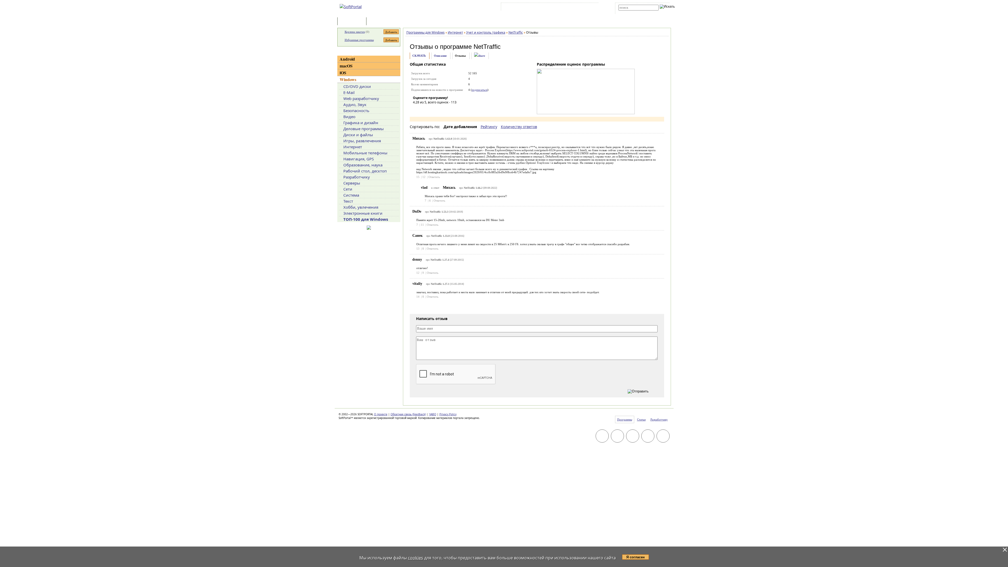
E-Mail (349, 92)
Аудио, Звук (354, 104)
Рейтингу (489, 126)
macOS (346, 66)
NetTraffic (487, 46)
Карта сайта (574, 7)
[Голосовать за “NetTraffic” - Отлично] (448, 109)
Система (351, 195)
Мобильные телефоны (365, 152)
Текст (348, 201)
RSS (590, 7)
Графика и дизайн (360, 122)
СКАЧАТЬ (419, 55)
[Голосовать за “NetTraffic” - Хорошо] (440, 109)
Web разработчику (361, 98)
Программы (353, 21)
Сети (347, 189)
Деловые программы (363, 128)
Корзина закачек (355, 31)
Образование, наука (362, 164)
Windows (348, 79)
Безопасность (356, 110)
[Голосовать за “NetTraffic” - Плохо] (425, 109)
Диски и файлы (358, 134)
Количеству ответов (519, 126)
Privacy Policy (447, 414)
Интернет (352, 146)
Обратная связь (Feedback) (408, 414)
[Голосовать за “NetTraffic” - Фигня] (417, 109)
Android (347, 59)
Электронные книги (362, 213)
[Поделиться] (479, 55)
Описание (440, 55)
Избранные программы (359, 39)
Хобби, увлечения (360, 207)
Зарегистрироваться (547, 7)
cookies (415, 558)
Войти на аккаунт (518, 7)
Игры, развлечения (362, 140)
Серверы (351, 183)
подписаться (479, 89)
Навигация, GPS (358, 158)
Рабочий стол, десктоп (365, 171)
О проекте (380, 414)
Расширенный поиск (633, 12)
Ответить (434, 176)
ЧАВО (432, 414)
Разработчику (356, 177)
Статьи (379, 21)
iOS (343, 73)
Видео (349, 116)
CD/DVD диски (357, 86)
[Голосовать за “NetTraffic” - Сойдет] (433, 109)
